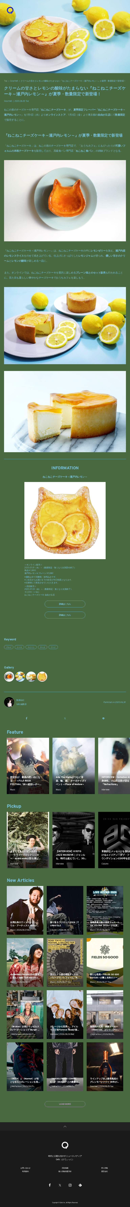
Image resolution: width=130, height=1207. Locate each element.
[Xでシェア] (65, 718)
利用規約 (25, 1171)
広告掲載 (65, 1168)
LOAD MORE (65, 1104)
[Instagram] (70, 1185)
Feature (15, 732)
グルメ (8, 647)
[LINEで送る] (103, 718)
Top (5, 81)
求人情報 (104, 1168)
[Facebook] (50, 1185)
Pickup (14, 806)
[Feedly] (80, 1185)
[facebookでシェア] (27, 718)
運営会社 (104, 1171)
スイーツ (31, 647)
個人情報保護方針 (65, 1171)
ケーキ (19, 647)
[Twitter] (60, 1185)
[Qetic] (10, 10)
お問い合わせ (25, 1168)
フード (53, 647)
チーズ (42, 647)
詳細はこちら (65, 604)
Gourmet (14, 81)
